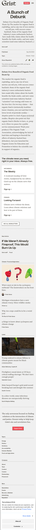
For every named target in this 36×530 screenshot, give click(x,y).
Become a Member (7, 492)
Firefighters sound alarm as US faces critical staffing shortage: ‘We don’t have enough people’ (17, 374)
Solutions (4, 446)
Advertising (5, 495)
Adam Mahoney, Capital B (9, 366)
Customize (17, 526)
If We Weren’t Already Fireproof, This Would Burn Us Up (15, 244)
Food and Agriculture (8, 453)
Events (4, 490)
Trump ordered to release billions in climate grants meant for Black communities (16, 360)
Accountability (6, 448)
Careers (4, 471)
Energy (4, 441)
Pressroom (5, 476)
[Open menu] (32, 3)
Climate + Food (30, 55)
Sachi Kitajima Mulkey (8, 401)
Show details (27, 516)
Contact (4, 469)
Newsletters (5, 488)
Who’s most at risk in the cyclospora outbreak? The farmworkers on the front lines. (18, 287)
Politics (4, 443)
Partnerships (5, 474)
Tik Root (4, 316)
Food (10, 252)
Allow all (18, 521)
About (3, 464)
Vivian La (4, 305)
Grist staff (5, 47)
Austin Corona (6, 390)
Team (3, 467)
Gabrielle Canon (6, 380)
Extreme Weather (7, 450)
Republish (5, 497)
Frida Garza (8, 294)
